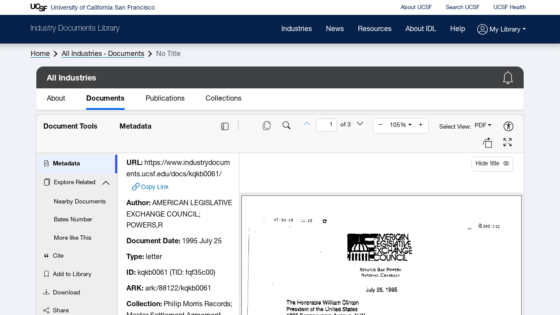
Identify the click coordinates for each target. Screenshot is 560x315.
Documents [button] (105, 98)
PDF (480, 126)
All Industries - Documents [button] (103, 54)
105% (398, 125)
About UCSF (416, 7)
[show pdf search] (286, 126)
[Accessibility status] (508, 127)
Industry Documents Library (75, 29)
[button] (501, 30)
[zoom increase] (420, 126)
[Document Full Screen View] (507, 143)
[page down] (360, 124)
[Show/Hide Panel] (225, 126)
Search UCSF (463, 7)
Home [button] (40, 54)
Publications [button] (165, 98)
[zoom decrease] (380, 126)
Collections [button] (224, 98)
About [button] (56, 98)
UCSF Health (510, 7)
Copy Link (154, 187)
